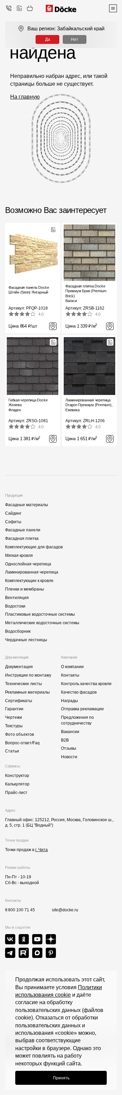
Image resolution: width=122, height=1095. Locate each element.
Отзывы (68, 748)
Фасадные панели (22, 530)
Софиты (13, 521)
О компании (72, 666)
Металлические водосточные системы (42, 622)
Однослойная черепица (28, 564)
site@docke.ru (65, 910)
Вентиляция (17, 597)
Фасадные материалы (26, 504)
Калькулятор (17, 784)
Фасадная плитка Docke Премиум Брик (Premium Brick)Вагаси (85, 293)
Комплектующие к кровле (29, 580)
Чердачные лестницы (26, 639)
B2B (65, 740)
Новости (69, 756)
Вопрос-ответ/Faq (22, 743)
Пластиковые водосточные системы (40, 614)
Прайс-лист (16, 792)
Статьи (12, 751)
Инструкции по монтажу (28, 675)
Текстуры (14, 726)
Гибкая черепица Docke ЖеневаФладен (27, 405)
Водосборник (17, 631)
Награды (69, 700)
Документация (19, 666)
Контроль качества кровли (86, 683)
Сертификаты (18, 700)
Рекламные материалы (27, 692)
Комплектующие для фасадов (34, 547)
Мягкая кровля (19, 555)
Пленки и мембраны (24, 589)
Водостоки (15, 606)
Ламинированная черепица (31, 572)
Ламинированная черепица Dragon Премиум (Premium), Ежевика (89, 405)
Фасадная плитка (22, 538)
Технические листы (23, 683)
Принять (61, 1078)
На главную (25, 97)
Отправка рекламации (82, 709)
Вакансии (70, 731)
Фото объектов (19, 734)
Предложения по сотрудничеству (77, 720)
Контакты (70, 675)
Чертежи (13, 717)
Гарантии (14, 709)
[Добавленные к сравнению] (19, 8)
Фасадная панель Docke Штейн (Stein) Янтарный (28, 289)
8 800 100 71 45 (20, 910)
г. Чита (41, 849)
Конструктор (17, 775)
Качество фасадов (79, 692)
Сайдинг (13, 513)
